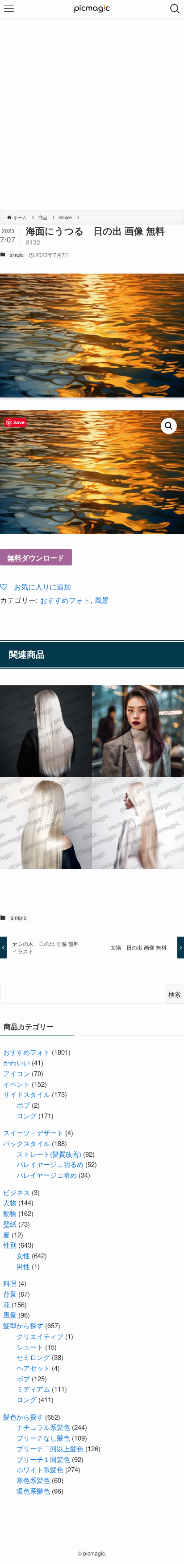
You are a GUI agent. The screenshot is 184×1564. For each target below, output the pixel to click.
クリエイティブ (40, 1336)
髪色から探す (23, 1416)
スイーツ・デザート (33, 1132)
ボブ (23, 1105)
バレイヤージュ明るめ (50, 1164)
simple (17, 254)
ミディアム (33, 1388)
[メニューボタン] (9, 9)
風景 (102, 599)
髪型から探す (23, 1325)
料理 (10, 1283)
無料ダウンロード (35, 557)
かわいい (16, 1062)
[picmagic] (92, 9)
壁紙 (10, 1223)
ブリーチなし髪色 (43, 1437)
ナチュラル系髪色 (43, 1427)
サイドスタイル (26, 1094)
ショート (30, 1346)
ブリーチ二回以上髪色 (50, 1448)
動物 (10, 1213)
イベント (16, 1084)
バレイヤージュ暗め (47, 1174)
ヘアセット (33, 1367)
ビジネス (16, 1192)
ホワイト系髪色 (40, 1469)
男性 (23, 1266)
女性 (23, 1255)
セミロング (33, 1357)
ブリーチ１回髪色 (43, 1459)
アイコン (16, 1073)
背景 (10, 1293)
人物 (10, 1202)
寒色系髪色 (33, 1480)
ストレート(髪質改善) (49, 1154)
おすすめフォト (65, 599)
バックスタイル (26, 1143)
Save (19, 422)
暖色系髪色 (33, 1490)
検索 (174, 994)
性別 (10, 1244)
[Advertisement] (92, 114)
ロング (27, 1115)
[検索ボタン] (175, 9)
